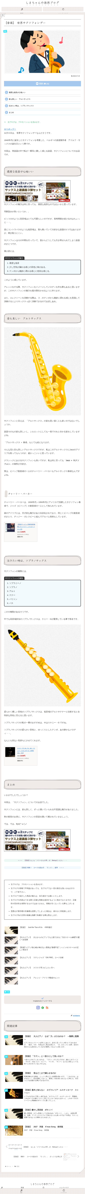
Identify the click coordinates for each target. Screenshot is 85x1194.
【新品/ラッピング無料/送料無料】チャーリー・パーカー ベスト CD (26, 527)
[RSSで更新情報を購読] (47, 1007)
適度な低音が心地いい (17, 92)
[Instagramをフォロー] (38, 1007)
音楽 (8, 992)
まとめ (11, 112)
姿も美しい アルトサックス (19, 99)
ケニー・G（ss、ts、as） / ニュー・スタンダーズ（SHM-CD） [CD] (26, 750)
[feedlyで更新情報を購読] (42, 1007)
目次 (41, 84)
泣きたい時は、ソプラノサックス (21, 106)
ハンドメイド (64, 1187)
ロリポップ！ (10, 129)
